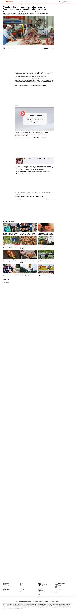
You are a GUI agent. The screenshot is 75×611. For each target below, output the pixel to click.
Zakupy (37, 1)
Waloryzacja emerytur (6, 585)
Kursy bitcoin (22, 589)
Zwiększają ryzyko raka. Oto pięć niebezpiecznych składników (32, 85)
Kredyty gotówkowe (58, 585)
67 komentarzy (46, 48)
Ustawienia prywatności (54, 601)
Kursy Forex (22, 588)
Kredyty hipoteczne (58, 587)
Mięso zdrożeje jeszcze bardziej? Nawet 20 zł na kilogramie (33, 137)
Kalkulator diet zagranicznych (42, 584)
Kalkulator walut (40, 590)
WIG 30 (21, 585)
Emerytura (17, 1)
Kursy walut (39, 589)
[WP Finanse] (10, 2)
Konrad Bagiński (11, 47)
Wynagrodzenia (40, 594)
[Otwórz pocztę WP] (60, 2)
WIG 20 (21, 584)
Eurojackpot (4, 584)
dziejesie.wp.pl (40, 196)
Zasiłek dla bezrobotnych (6, 589)
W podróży (27, 1)
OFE (20, 590)
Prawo (22, 1)
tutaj (23, 608)
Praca (33, 1)
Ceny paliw (4, 588)
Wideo (41, 1)
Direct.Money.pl (57, 592)
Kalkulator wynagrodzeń (41, 591)
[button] (63, 1)
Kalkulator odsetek (40, 585)
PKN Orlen (4, 590)
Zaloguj (67, 1)
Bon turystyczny (22, 591)
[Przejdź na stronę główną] (4, 2)
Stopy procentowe (40, 588)
